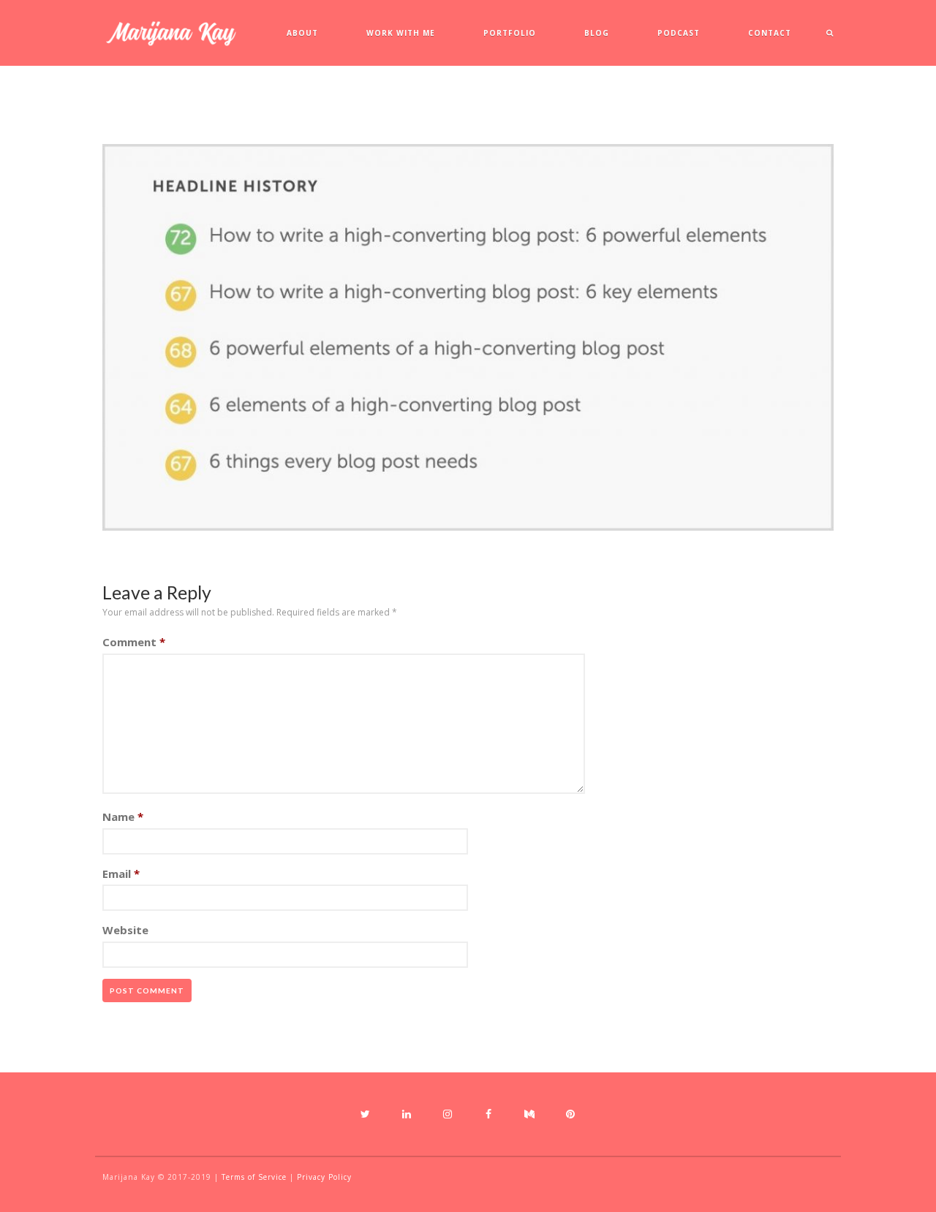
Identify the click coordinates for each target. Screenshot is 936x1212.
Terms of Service (254, 1177)
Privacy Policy (324, 1177)
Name (122, 816)
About (302, 33)
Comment (133, 642)
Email (121, 873)
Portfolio (509, 33)
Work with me (400, 33)
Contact (769, 33)
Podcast (678, 33)
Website (125, 930)
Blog (596, 33)
